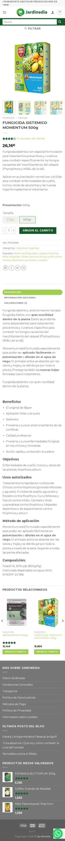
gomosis (34, 256)
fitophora (53, 253)
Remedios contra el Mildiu (19, 753)
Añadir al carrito (38, 230)
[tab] (32, 292)
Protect (6, 260)
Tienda (22, 117)
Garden (24, 256)
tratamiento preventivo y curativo (30, 260)
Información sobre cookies (19, 717)
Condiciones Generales (17, 684)
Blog (32, 831)
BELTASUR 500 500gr (15, 635)
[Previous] (8, 68)
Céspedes (20, 248)
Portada (8, 117)
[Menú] (4, 12)
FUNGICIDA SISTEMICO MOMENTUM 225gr (48, 636)
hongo (43, 256)
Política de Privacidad (16, 710)
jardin (51, 256)
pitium (58, 256)
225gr (10, 219)
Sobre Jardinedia (13, 678)
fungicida (15, 256)
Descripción (12, 292)
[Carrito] (59, 12)
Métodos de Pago (14, 704)
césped (43, 253)
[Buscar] (59, 22)
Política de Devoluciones (19, 697)
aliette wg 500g (22, 253)
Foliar (5, 256)
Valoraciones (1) (15, 303)
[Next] (57, 68)
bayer (35, 253)
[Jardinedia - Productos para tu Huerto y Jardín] (31, 12)
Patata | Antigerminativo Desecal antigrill (29, 736)
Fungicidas (33, 248)
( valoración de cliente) (31, 138)
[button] (58, 834)
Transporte (9, 691)
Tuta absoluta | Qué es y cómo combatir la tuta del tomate (30, 745)
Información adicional (20, 297)
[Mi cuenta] (52, 12)
